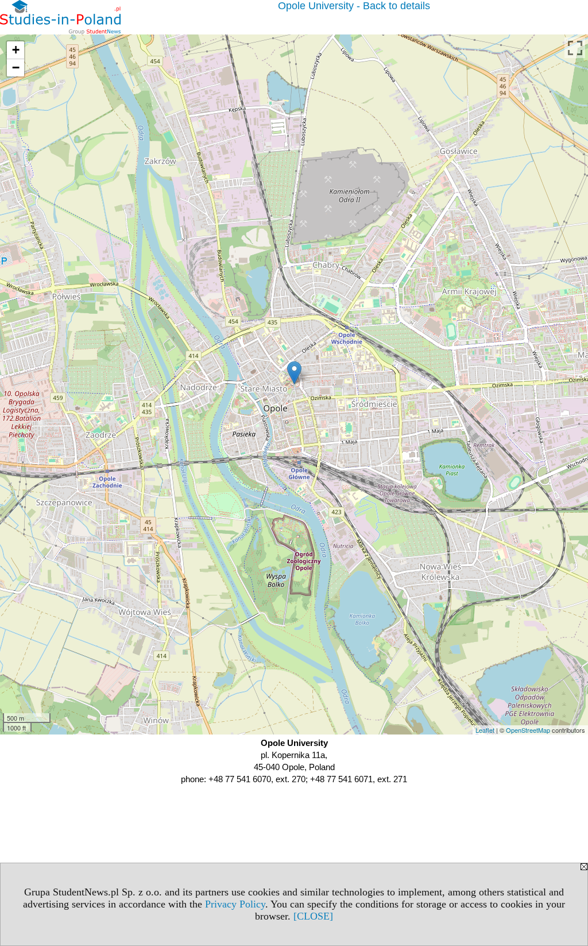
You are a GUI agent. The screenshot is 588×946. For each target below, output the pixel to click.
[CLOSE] (313, 916)
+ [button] (16, 50)
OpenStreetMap (528, 730)
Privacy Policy (235, 904)
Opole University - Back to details (354, 5)
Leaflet (484, 730)
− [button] (16, 67)
